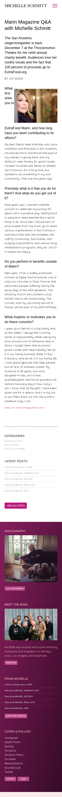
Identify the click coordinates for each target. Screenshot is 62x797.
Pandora (10, 750)
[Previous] (9, 559)
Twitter (9, 772)
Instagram (11, 737)
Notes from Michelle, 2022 (17, 490)
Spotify (9, 746)
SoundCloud (12, 767)
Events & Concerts (14, 441)
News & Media (12, 444)
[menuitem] (53, 6)
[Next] (53, 559)
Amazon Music (14, 754)
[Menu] (53, 6)
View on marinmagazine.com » (25, 407)
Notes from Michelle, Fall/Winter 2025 (22, 473)
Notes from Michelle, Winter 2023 (20, 484)
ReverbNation (14, 763)
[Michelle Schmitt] (26, 6)
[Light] (31, 558)
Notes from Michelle (15, 448)
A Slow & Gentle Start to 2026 (18, 467)
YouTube (10, 759)
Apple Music (12, 742)
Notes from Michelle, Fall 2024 (19, 478)
